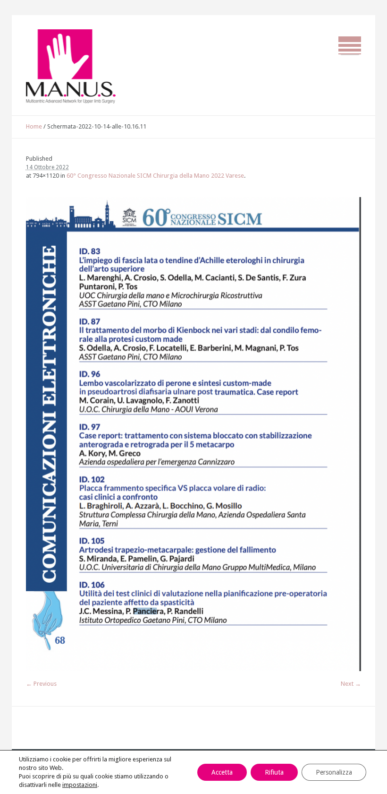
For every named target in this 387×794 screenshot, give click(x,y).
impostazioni (79, 784)
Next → (351, 683)
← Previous (41, 683)
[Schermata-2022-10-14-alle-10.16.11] (194, 434)
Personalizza (334, 772)
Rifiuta (274, 772)
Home (34, 126)
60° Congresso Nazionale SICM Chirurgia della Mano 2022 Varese (155, 175)
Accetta (222, 772)
